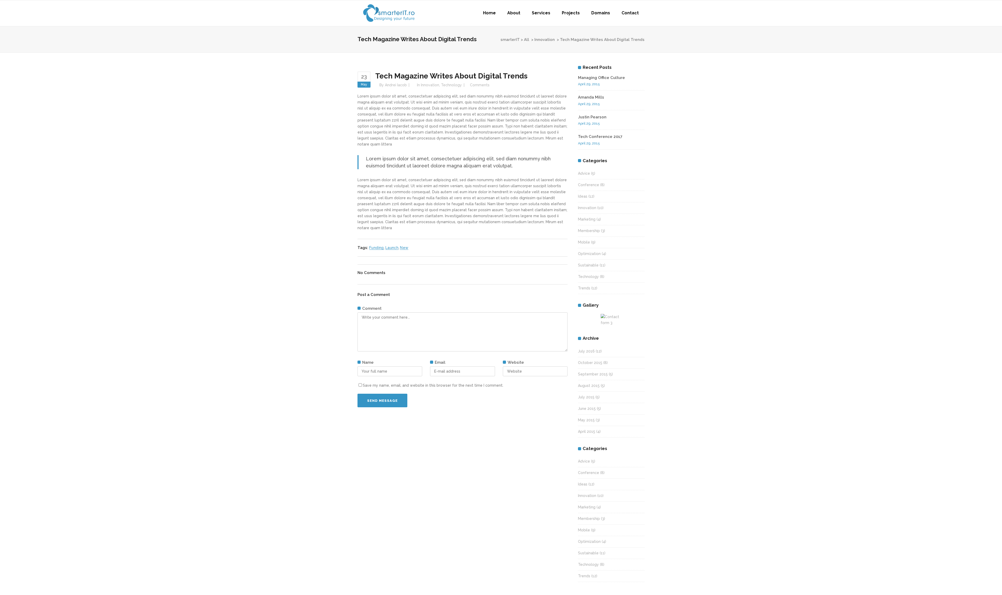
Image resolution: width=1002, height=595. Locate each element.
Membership (589, 231)
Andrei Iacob (396, 85)
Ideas (582, 196)
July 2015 (586, 397)
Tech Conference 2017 (600, 136)
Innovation (544, 39)
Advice (584, 173)
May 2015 (586, 420)
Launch (391, 248)
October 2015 (590, 363)
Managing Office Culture (601, 77)
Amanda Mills (591, 97)
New (404, 248)
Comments (480, 85)
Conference (588, 185)
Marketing (586, 219)
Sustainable (588, 265)
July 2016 (586, 351)
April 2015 (586, 431)
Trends (584, 288)
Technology (451, 85)
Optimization (589, 254)
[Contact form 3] (611, 320)
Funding (376, 248)
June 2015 (587, 408)
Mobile (584, 242)
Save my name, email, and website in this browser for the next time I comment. (433, 385)
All (526, 39)
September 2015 (593, 374)
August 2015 (589, 386)
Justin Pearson (592, 117)
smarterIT (510, 39)
